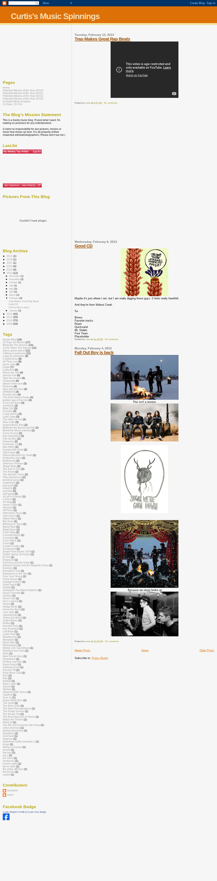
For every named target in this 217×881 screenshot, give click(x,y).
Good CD (83, 245)
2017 (10, 262)
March (12, 295)
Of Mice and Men (12, 661)
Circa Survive (10, 433)
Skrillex (7, 689)
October (13, 282)
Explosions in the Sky (15, 573)
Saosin (7, 686)
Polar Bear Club (12, 672)
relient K (7, 488)
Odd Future (9, 452)
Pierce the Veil (11, 372)
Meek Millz (9, 642)
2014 (10, 269)
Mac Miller (9, 446)
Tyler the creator (12, 378)
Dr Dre (6, 557)
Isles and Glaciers (13, 389)
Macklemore (10, 636)
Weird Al (7, 722)
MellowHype (10, 645)
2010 (10, 320)
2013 (10, 273)
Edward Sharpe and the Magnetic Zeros (26, 565)
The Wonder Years (13, 474)
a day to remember (13, 356)
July (11, 285)
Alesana (7, 507)
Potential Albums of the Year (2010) (23, 90)
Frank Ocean (10, 579)
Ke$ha (6, 623)
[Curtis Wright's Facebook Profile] (6, 819)
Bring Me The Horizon (15, 345)
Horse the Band (12, 609)
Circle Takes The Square (17, 347)
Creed (6, 543)
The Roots (9, 471)
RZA (5, 675)
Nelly (6, 653)
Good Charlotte (11, 592)
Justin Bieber (10, 620)
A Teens (7, 499)
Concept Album (11, 535)
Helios (6, 603)
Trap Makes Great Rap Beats (102, 38)
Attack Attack (10, 518)
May (11, 288)
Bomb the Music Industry (17, 430)
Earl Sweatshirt (11, 435)
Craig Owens (10, 413)
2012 (10, 313)
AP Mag (7, 502)
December (15, 276)
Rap (5, 678)
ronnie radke (10, 763)
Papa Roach (10, 664)
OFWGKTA (9, 391)
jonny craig (9, 364)
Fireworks (8, 441)
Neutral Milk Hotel (13, 449)
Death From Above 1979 (17, 551)
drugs (6, 744)
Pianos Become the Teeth (17, 455)
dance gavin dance (14, 350)
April (11, 291)
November (15, 279)
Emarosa (8, 386)
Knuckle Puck (10, 625)
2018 (10, 259)
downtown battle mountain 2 (19, 741)
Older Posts (207, 650)
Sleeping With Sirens (15, 692)
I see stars (8, 612)
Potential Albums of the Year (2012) (23, 95)
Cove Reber (10, 540)
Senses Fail (9, 375)
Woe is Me (9, 422)
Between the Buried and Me (19, 427)
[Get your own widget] (12, 185)
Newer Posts (82, 650)
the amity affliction (13, 769)
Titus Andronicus (12, 477)
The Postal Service (13, 711)
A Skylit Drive (10, 358)
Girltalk (7, 587)
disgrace (8, 738)
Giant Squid (9, 584)
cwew (10, 794)
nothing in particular (14, 353)
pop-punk (8, 485)
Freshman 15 (10, 444)
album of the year (13, 383)
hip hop (7, 752)
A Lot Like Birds (12, 402)
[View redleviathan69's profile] (28, 185)
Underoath (9, 380)
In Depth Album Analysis (17, 101)
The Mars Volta (11, 705)
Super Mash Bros (13, 700)
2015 (10, 266)
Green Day (9, 598)
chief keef (8, 736)
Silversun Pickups (13, 463)
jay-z (5, 755)
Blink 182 (8, 408)
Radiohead (9, 460)
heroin (6, 749)
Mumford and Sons (14, 650)
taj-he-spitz (9, 766)
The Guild (8, 703)
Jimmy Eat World (12, 617)
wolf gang (8, 493)
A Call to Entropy (12, 496)
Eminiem (8, 568)
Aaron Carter (10, 504)
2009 (10, 323)
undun (6, 774)
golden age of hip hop (15, 400)
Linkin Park (9, 634)
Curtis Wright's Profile (14, 812)
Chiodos (8, 411)
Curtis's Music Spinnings (55, 16)
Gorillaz (7, 595)
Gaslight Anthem (12, 581)
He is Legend (10, 601)
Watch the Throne (13, 719)
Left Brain (8, 631)
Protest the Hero (12, 457)
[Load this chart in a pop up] (39, 185)
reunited (7, 491)
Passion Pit (9, 670)
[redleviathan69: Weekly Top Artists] (22, 151)
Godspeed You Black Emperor (20, 590)
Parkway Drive (11, 667)
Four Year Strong (12, 576)
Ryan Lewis (9, 683)
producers (8, 760)
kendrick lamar (11, 480)
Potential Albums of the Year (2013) (23, 98)
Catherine (8, 369)
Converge (8, 537)
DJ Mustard (9, 548)
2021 (10, 256)
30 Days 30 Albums (14, 342)
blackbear (8, 733)
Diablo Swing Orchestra (16, 554)
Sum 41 (7, 697)
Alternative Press (12, 513)
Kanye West (10, 339)
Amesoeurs (9, 515)
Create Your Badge (36, 812)
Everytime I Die (11, 570)
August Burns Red (13, 424)
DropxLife (8, 559)
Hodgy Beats (10, 606)
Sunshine (12, 790)
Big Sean (8, 521)
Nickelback (9, 659)
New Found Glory (13, 656)
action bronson (11, 727)
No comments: (111, 103)
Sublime (7, 694)
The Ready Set (11, 714)
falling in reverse (12, 747)
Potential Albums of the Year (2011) (23, 93)
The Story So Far (12, 419)
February (14, 298)
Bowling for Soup (12, 524)
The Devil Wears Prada (16, 397)
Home (145, 650)
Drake (6, 367)
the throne (8, 771)
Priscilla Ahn (10, 394)
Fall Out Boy (10, 438)
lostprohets (9, 482)
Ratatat (7, 681)
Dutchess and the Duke (16, 562)
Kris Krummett (11, 628)
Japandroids (10, 614)
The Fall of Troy (12, 469)
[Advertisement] (91, 173)
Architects (8, 405)
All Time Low (10, 361)
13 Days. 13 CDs (12, 104)
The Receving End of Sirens (19, 716)
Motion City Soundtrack (16, 648)
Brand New (9, 526)
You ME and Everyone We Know (21, 725)
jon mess (8, 758)
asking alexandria (13, 730)
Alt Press (8, 510)
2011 (10, 317)
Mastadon (8, 639)
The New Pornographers (17, 708)
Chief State (9, 532)
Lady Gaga (9, 416)
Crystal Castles (11, 546)
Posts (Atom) (100, 658)
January (13, 310)
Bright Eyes (9, 529)
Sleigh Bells (10, 466)
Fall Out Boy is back (94, 352)
